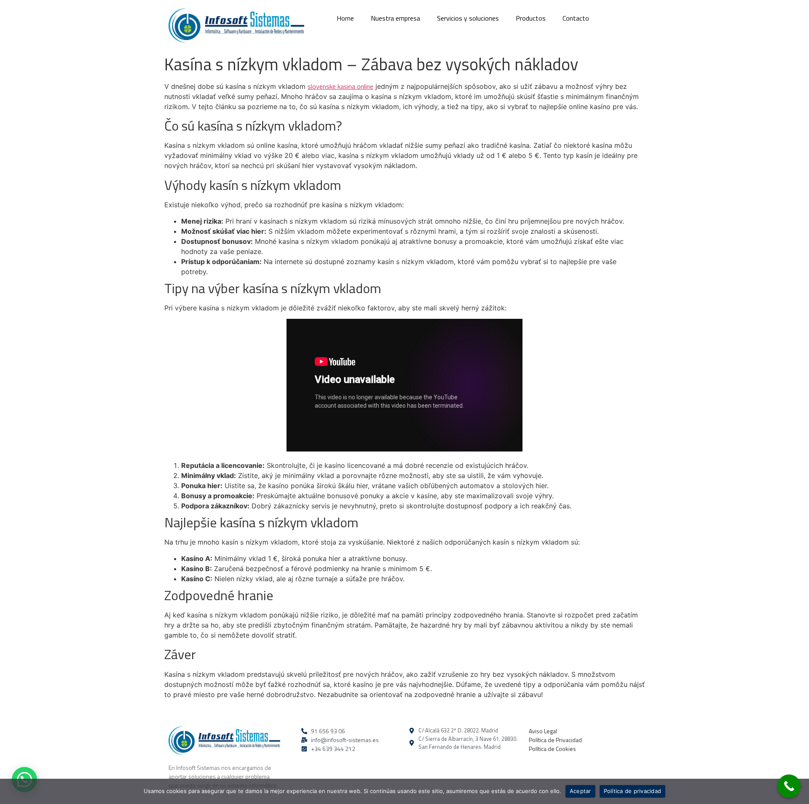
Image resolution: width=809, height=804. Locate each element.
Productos (531, 18)
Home (345, 18)
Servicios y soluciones (468, 18)
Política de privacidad (633, 791)
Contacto (576, 18)
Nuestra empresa (395, 18)
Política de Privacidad (555, 739)
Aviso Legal (543, 731)
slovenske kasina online (340, 86)
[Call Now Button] (789, 786)
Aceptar (580, 791)
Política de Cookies (552, 748)
